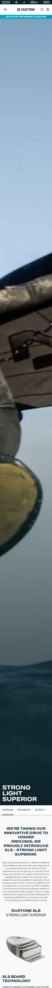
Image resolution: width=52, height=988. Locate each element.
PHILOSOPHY (24, 810)
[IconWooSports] (46, 2)
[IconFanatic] (24, 2)
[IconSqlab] (34, 2)
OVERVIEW (7, 810)
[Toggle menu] (5, 9)
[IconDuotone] (16, 2)
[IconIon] (6, 2)
